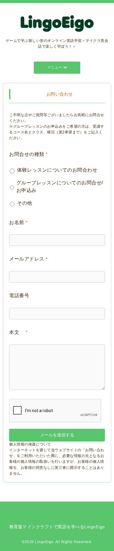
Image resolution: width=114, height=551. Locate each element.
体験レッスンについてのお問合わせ (57, 170)
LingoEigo (44, 542)
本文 (18, 332)
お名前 (18, 222)
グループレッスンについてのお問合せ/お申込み (59, 186)
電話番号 (19, 295)
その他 (24, 203)
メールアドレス (28, 258)
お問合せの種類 (28, 154)
